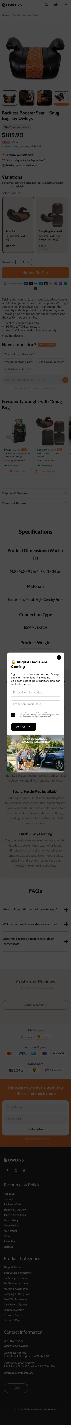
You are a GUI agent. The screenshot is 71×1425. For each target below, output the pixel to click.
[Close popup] (59, 657)
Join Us (21, 726)
